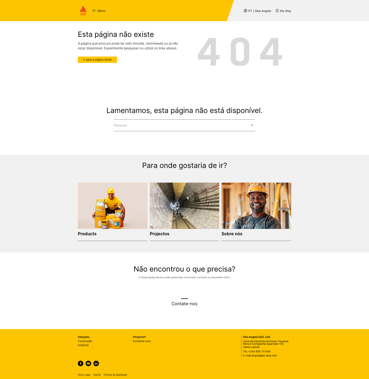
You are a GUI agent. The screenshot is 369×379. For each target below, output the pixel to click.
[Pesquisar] (252, 125)
